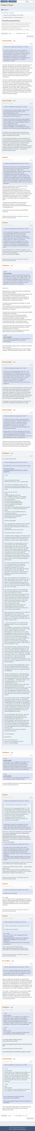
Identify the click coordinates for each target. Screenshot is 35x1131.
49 (16, 33)
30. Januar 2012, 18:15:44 (7, 797)
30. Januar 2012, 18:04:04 (7, 412)
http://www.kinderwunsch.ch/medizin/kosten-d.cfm (16, 833)
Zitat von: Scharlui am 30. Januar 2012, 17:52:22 (15, 368)
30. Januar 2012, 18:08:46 (7, 755)
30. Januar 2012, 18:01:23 (7, 364)
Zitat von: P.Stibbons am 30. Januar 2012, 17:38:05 (16, 106)
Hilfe (10, 1127)
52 (22, 33)
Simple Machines (22, 1129)
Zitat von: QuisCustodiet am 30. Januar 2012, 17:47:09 (17, 228)
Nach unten (4, 33)
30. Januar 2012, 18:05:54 (7, 455)
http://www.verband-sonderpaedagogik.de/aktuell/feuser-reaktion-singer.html (16, 470)
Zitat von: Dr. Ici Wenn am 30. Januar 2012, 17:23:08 (16, 47)
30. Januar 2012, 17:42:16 (7, 43)
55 (27, 33)
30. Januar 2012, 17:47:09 (7, 103)
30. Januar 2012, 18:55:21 (7, 963)
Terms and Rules (15, 1127)
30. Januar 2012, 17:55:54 (7, 225)
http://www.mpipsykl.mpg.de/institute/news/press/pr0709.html (17, 1101)
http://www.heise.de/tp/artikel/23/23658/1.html (15, 948)
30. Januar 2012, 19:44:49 (7, 1009)
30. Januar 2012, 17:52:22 (7, 159)
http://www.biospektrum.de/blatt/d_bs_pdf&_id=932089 (17, 1051)
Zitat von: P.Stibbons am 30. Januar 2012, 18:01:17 (16, 416)
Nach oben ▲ (23, 1127)
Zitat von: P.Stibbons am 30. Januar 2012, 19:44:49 (16, 1065)
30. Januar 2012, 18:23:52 (7, 886)
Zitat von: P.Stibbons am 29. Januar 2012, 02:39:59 (16, 462)
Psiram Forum (7, 5)
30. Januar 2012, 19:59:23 (7, 1061)
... (15, 33)
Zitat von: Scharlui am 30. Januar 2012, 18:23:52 (15, 922)
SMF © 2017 (16, 1129)
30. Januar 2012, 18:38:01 (7, 918)
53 (24, 33)
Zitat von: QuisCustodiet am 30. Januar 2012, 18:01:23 (17, 801)
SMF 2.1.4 (11, 1129)
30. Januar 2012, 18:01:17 (7, 268)
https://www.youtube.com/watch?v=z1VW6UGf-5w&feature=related (16, 938)
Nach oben (4, 1115)
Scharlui (5, 157)
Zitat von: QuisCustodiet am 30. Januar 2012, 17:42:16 (17, 163)
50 (18, 33)
